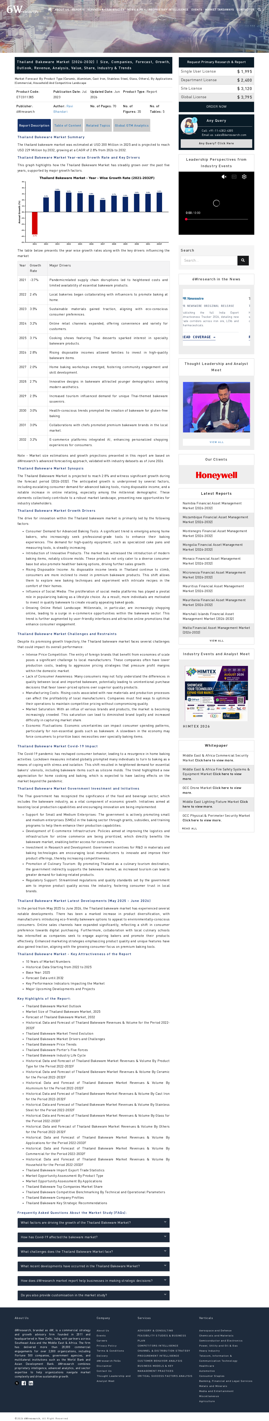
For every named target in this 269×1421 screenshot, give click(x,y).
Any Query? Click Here (216, 143)
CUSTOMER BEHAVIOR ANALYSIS (160, 1361)
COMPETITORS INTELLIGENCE (158, 1346)
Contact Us (245, 9)
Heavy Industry (209, 1351)
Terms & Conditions (110, 1351)
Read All (189, 828)
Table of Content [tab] (67, 125)
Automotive (207, 1371)
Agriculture (207, 1401)
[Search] (243, 260)
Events (196, 9)
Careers (102, 1341)
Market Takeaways (219, 9)
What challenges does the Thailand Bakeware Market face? (67, 1252)
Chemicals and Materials (216, 1336)
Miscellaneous (209, 1396)
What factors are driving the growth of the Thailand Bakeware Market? (76, 1223)
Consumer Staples (212, 1376)
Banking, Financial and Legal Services (226, 1381)
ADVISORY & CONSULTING (155, 1331)
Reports (78, 9)
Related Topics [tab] (98, 125)
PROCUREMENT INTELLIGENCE (158, 1356)
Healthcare (206, 1366)
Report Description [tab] (34, 125)
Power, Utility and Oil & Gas (218, 1346)
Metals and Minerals (213, 1386)
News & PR (135, 9)
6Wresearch (31, 1418)
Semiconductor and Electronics (221, 1341)
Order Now (216, 107)
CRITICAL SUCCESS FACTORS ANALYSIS (165, 1376)
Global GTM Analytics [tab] (132, 125)
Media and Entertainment (216, 1391)
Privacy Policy (107, 1346)
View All (217, 442)
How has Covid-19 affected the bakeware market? (59, 1237)
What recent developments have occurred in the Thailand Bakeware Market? (80, 1266)
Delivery (102, 1356)
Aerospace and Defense (215, 1331)
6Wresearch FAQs (109, 1361)
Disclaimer (104, 1366)
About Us (62, 9)
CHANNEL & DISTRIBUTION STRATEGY (164, 1351)
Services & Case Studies (106, 9)
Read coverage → (209, 337)
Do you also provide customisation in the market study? (64, 1295)
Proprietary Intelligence (169, 9)
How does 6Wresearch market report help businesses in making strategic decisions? (87, 1281)
